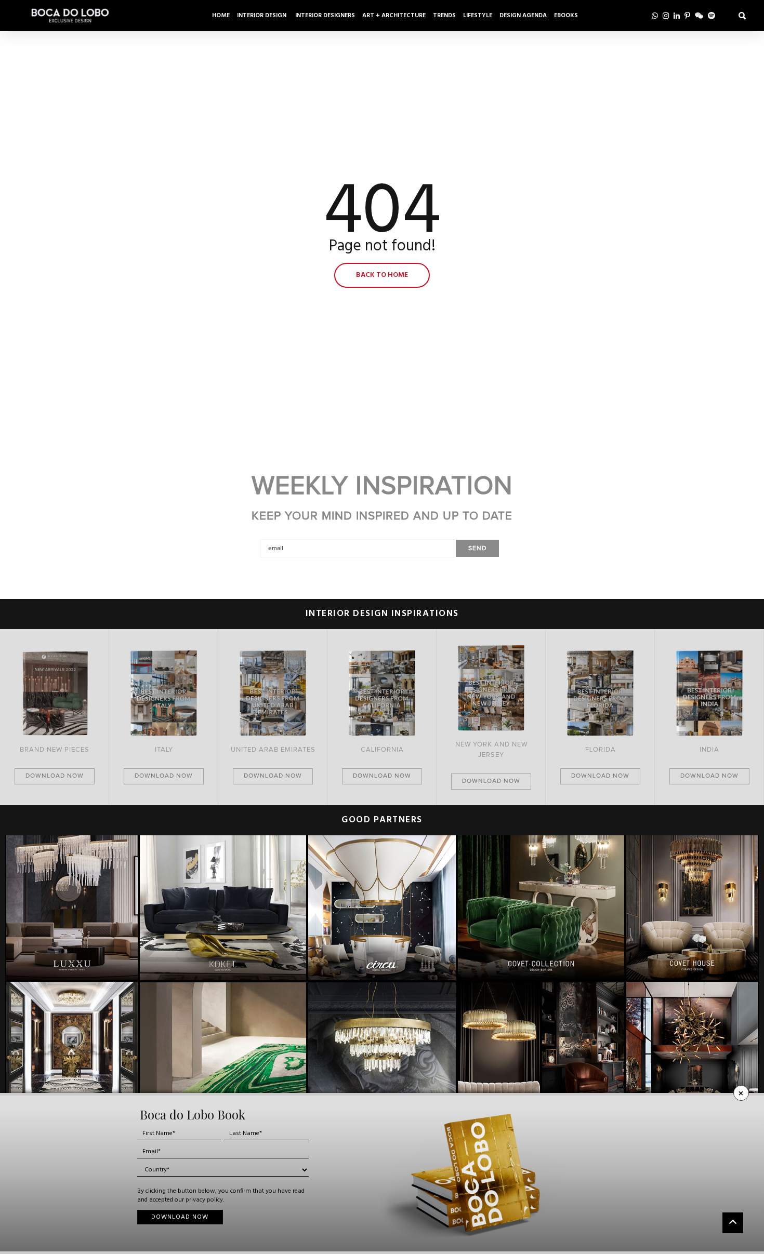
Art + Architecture (394, 15)
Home (221, 15)
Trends (444, 15)
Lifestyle (477, 15)
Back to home (382, 275)
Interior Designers (325, 15)
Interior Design (262, 15)
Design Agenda (523, 15)
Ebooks (566, 15)
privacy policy (204, 1200)
